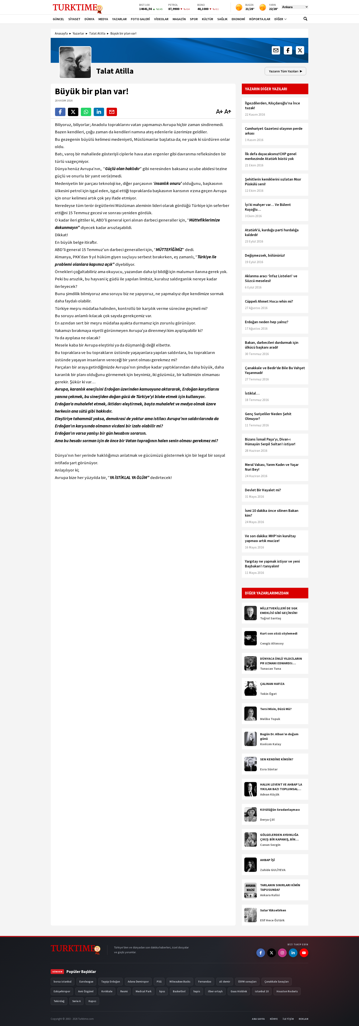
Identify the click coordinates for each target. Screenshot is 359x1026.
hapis (196, 991)
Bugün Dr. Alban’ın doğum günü (279, 736)
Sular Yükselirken (273, 910)
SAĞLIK (222, 19)
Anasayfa (61, 33)
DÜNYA (89, 19)
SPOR (194, 19)
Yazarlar (78, 33)
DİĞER (278, 19)
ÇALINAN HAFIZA (272, 684)
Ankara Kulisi (270, 895)
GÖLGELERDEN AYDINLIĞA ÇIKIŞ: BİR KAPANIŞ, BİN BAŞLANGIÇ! (279, 837)
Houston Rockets (287, 991)
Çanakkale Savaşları (276, 981)
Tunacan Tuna (270, 668)
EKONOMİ (238, 19)
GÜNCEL (58, 19)
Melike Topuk (270, 719)
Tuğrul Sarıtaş (270, 618)
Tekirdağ (59, 1001)
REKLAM (303, 1018)
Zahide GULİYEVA (272, 870)
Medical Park (143, 991)
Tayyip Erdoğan (110, 981)
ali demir (224, 981)
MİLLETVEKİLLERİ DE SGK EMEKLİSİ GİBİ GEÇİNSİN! (279, 610)
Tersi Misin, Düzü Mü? (276, 709)
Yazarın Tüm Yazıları (283, 71)
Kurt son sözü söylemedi (278, 633)
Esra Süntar (269, 769)
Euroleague (86, 981)
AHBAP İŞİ (267, 860)
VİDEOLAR (161, 19)
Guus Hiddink (239, 991)
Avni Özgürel (85, 991)
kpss (162, 991)
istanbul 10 (262, 991)
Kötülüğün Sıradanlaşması (280, 809)
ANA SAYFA (258, 1018)
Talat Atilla (97, 33)
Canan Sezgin (270, 845)
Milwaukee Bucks (180, 981)
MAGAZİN (179, 19)
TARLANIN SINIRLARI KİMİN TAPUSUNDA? (280, 887)
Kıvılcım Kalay (270, 744)
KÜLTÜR (207, 19)
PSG (159, 981)
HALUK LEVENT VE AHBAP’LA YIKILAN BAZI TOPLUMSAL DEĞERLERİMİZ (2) (281, 786)
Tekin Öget (268, 694)
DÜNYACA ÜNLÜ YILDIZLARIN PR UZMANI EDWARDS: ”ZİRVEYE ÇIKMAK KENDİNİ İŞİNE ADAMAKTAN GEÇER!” (281, 661)
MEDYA (103, 19)
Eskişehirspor (62, 991)
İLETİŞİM (288, 1018)
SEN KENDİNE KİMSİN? (276, 759)
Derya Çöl (267, 819)
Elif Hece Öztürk (272, 920)
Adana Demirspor (138, 981)
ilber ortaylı (215, 991)
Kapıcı (92, 1001)
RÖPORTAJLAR (259, 19)
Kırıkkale (106, 991)
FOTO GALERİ (140, 19)
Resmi (124, 991)
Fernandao (204, 981)
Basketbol (179, 991)
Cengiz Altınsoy (272, 643)
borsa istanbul (62, 981)
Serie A (76, 1001)
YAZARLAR (119, 19)
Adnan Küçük (269, 794)
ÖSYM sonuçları (247, 981)
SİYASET (74, 19)
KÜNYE (274, 1018)
